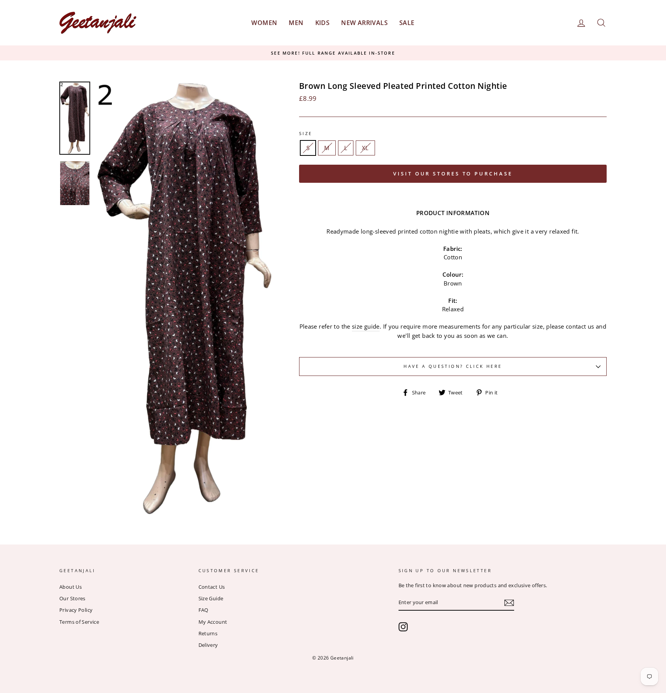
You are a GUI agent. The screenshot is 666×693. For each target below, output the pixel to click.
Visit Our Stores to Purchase (452, 173)
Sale (407, 22)
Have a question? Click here (453, 366)
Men (296, 22)
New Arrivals (364, 22)
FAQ (203, 609)
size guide (366, 326)
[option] (333, 53)
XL (365, 148)
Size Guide (211, 598)
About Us (70, 586)
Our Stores (72, 598)
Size (306, 133)
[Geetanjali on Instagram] (403, 626)
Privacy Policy (75, 609)
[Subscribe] (509, 603)
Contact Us (211, 586)
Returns (208, 633)
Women (264, 22)
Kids (322, 22)
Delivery (208, 644)
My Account (212, 621)
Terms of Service (79, 621)
